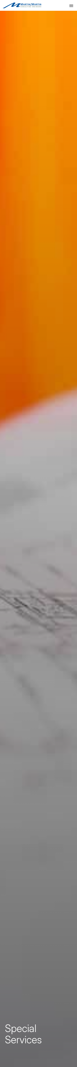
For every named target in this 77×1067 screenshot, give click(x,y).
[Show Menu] (71, 5)
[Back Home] (22, 5)
